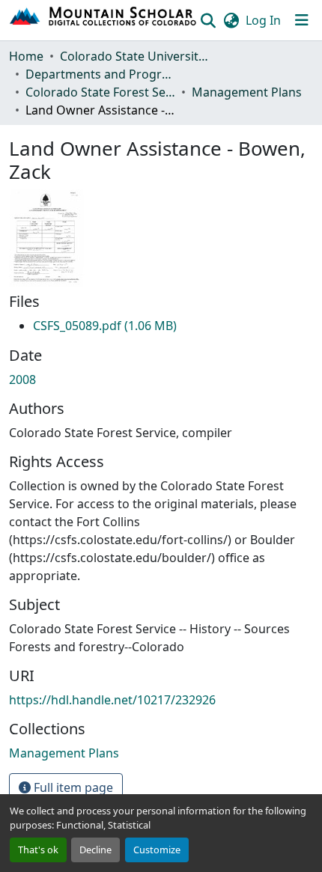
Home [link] (26, 56)
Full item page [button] (72, 787)
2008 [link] (22, 379)
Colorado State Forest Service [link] (100, 92)
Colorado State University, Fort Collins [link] (135, 56)
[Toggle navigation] (302, 20)
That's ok (38, 849)
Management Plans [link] (247, 92)
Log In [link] (263, 20)
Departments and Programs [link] (100, 74)
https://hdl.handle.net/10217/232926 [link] (112, 700)
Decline (95, 849)
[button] (103, 20)
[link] (105, 325)
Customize (156, 849)
